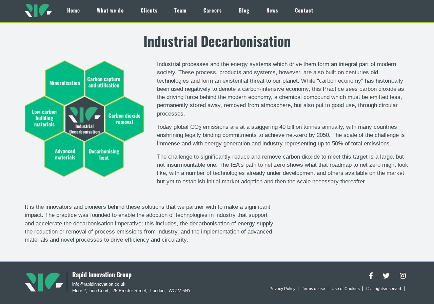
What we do (110, 11)
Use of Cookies (346, 288)
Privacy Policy (282, 288)
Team (180, 11)
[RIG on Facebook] (371, 277)
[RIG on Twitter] (386, 277)
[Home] (38, 10)
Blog (244, 11)
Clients (149, 11)
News (272, 11)
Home (73, 11)
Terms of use (313, 288)
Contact (304, 11)
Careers (212, 11)
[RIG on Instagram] (402, 277)
